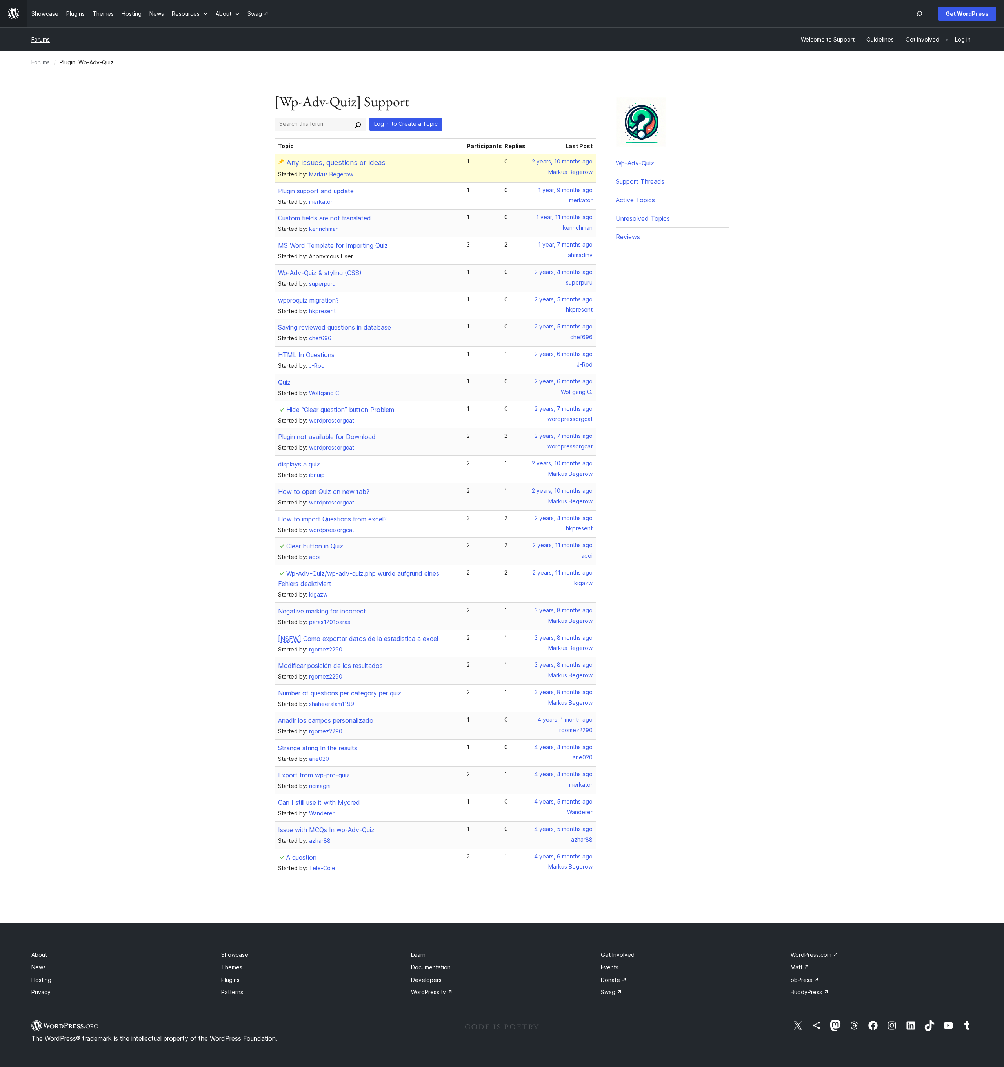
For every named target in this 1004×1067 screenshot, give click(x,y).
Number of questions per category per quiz (339, 693)
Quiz (284, 382)
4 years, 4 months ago (563, 747)
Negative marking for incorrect (322, 611)
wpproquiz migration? (308, 300)
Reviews (628, 237)
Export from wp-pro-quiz (314, 775)
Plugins (230, 979)
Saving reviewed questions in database (334, 327)
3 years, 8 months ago (564, 610)
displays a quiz (299, 464)
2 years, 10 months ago (562, 161)
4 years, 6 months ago (563, 856)
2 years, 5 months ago (564, 299)
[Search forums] (358, 124)
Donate (614, 979)
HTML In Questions (306, 355)
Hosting (41, 979)
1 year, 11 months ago (564, 217)
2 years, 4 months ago (564, 272)
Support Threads (640, 181)
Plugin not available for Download (327, 437)
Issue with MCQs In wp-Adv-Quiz (326, 830)
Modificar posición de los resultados (330, 666)
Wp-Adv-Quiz (635, 163)
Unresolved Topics (643, 218)
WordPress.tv (432, 992)
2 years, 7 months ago (564, 408)
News (38, 967)
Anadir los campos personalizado (325, 720)
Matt (800, 967)
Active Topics (635, 200)
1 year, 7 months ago (565, 244)
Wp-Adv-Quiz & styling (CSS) (320, 273)
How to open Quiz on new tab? (323, 491)
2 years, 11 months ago (563, 545)
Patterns (232, 992)
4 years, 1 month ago (565, 719)
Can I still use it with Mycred (319, 802)
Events (609, 967)
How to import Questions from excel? (332, 519)
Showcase (234, 954)
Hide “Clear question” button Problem (340, 410)
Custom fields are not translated (324, 218)
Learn (418, 954)
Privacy (41, 992)
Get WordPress (967, 13)
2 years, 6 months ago (564, 353)
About (39, 954)
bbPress (805, 979)
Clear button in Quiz (314, 546)
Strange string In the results (317, 748)
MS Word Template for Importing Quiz (333, 245)
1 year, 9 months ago (565, 190)
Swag (611, 992)
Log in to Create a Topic (406, 123)
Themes (231, 967)
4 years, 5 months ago (563, 801)
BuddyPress (810, 992)
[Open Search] (919, 13)
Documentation (431, 967)
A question (301, 857)
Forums (40, 39)
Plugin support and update (316, 191)
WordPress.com (814, 954)
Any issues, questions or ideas (336, 162)
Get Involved (618, 954)
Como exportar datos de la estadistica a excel (358, 638)
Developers (426, 979)
